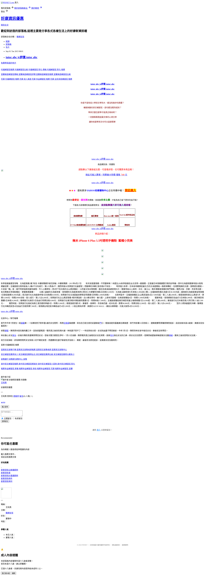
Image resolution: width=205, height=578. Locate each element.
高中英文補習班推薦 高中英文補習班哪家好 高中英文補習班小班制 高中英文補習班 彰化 (38, 364)
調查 (7, 331)
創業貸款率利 (6, 481)
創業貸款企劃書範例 (9, 470)
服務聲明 (125, 545)
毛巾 (112, 335)
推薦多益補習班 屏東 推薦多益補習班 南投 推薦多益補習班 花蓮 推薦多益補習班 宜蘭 (37, 369)
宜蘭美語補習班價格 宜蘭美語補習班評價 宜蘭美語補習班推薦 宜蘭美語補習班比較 (36, 74)
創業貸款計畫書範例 (9, 476)
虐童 (23, 323)
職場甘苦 (20, 37)
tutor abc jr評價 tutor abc (21, 57)
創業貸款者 (5, 473)
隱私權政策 (116, 545)
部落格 (8, 44)
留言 (21, 396)
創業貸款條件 (6, 478)
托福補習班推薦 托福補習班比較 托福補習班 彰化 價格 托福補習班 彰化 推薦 (33, 70)
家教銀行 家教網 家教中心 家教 (14, 359)
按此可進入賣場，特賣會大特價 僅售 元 (106, 175)
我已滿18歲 (6, 573)
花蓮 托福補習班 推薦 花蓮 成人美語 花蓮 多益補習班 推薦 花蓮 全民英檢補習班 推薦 (36, 79)
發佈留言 (5, 421)
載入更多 (5, 407)
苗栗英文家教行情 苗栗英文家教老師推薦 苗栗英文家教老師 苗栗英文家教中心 (34, 350)
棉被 (171, 335)
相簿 (7, 41)
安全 (14, 335)
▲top (3, 402)
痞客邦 (16, 396)
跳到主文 (5, 25)
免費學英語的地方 (8, 63)
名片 (7, 47)
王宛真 (4, 383)
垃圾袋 (66, 323)
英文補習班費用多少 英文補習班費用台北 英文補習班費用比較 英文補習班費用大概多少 (38, 354)
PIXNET (84, 545)
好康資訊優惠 (12, 18)
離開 (13, 573)
